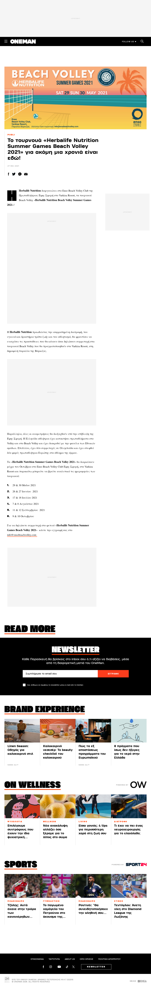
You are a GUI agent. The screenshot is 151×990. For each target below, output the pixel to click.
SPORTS (20, 865)
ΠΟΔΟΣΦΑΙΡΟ (16, 901)
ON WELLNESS (32, 785)
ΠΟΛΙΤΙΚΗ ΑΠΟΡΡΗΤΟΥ (109, 959)
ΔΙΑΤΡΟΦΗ (120, 822)
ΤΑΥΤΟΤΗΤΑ (54, 959)
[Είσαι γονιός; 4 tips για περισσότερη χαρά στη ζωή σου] (93, 806)
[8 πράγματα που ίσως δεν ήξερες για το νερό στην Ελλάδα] (129, 731)
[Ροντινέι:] (93, 886)
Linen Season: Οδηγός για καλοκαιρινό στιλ (20, 750)
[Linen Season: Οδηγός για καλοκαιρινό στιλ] (22, 731)
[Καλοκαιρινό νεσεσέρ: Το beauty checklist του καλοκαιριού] (58, 731)
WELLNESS (49, 822)
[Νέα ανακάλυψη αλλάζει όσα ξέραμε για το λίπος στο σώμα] (58, 806)
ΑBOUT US (70, 959)
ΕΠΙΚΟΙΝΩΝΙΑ (37, 959)
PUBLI (11, 135)
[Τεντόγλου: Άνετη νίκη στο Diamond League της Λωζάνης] (129, 886)
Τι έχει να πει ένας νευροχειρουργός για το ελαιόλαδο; (128, 829)
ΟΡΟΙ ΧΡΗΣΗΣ (86, 959)
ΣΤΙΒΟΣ (118, 901)
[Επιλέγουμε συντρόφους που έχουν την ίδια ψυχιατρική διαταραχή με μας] (22, 806)
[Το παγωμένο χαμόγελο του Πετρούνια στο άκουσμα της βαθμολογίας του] (58, 886)
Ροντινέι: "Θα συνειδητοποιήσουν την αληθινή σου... (93, 909)
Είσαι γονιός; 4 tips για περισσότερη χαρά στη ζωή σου (93, 829)
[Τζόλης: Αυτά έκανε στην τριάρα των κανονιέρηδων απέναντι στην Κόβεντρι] (22, 886)
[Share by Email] (25, 174)
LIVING (83, 822)
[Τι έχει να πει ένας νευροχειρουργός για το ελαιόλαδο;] (129, 806)
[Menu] (5, 41)
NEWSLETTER (96, 967)
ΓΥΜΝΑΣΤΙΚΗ (51, 901)
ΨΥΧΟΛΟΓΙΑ (15, 822)
